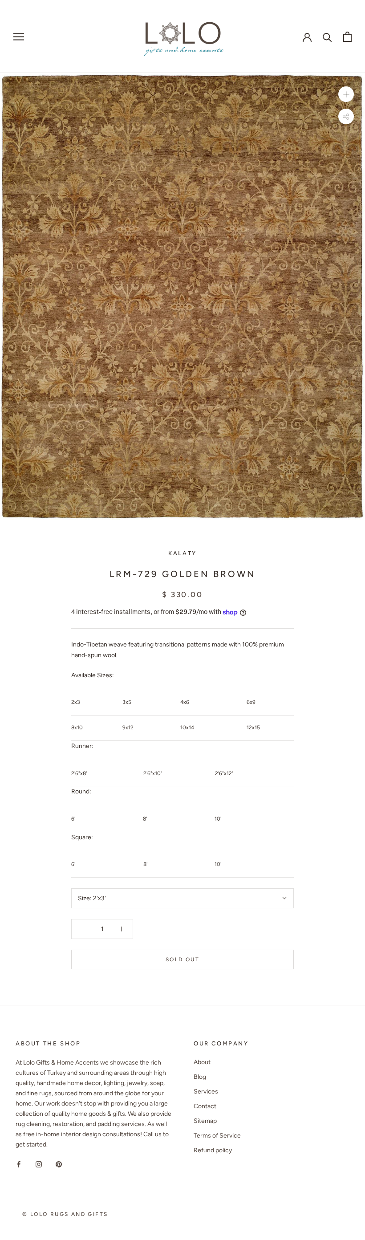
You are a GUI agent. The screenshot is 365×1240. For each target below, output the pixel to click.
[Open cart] (347, 37)
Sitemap (205, 1121)
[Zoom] (346, 94)
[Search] (327, 36)
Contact (205, 1106)
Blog (200, 1077)
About (202, 1062)
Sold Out (182, 959)
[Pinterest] (59, 1164)
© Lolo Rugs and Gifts (65, 1214)
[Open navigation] (18, 37)
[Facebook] (19, 1164)
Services (206, 1091)
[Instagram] (39, 1164)
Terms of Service (217, 1135)
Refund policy (213, 1150)
